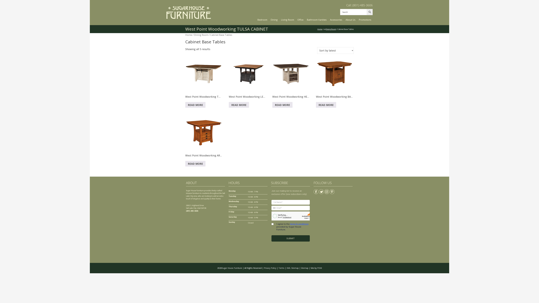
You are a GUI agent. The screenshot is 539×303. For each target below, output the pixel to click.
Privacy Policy (270, 268)
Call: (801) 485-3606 (359, 5)
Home (188, 34)
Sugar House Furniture (232, 268)
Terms (281, 268)
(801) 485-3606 (192, 211)
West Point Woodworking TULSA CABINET (226, 29)
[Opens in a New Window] (316, 190)
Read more (195, 105)
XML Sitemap (293, 268)
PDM (319, 268)
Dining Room (201, 34)
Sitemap (304, 268)
